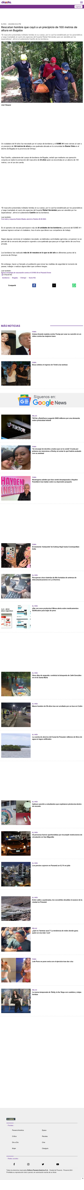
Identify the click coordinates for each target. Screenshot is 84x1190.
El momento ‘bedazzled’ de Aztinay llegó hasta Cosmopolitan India (55, 548)
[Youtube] (57, 1164)
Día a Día (15, 1142)
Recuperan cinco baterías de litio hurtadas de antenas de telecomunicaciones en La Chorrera (54, 579)
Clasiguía (45, 1148)
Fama (34, 331)
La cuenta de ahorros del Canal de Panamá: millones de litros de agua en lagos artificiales (57, 738)
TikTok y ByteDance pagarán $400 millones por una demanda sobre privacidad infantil (56, 419)
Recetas (45, 1136)
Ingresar (78, 6)
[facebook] (14, 1164)
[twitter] (43, 1164)
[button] (34, 285)
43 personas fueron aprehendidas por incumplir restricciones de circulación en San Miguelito (57, 836)
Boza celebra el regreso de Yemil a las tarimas (50, 365)
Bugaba (15, 278)
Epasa (44, 1130)
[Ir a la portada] (6, 2)
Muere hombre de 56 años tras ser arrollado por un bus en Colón (57, 706)
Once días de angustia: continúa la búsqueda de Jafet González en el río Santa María (56, 676)
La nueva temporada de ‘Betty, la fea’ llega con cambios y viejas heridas (56, 993)
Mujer (14, 1148)
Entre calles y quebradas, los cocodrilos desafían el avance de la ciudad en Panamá (57, 901)
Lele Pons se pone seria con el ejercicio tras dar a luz (52, 961)
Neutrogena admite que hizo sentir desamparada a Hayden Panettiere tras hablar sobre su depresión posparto (55, 481)
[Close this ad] (82, 1178)
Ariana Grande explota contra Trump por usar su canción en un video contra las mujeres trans (56, 335)
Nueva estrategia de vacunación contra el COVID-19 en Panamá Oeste (26, 272)
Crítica (14, 1136)
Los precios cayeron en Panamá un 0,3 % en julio (51, 865)
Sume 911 (32, 278)
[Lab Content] (42, 1120)
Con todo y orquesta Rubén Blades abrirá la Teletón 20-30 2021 (23, 219)
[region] (42, 16)
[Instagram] (28, 1164)
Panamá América (18, 1130)
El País (35, 575)
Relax (34, 416)
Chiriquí (23, 278)
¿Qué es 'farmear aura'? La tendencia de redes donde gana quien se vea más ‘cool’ (55, 932)
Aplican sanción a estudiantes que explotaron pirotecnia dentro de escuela (57, 805)
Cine (43, 1142)
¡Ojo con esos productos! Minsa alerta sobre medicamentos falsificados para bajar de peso (55, 609)
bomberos (6, 278)
